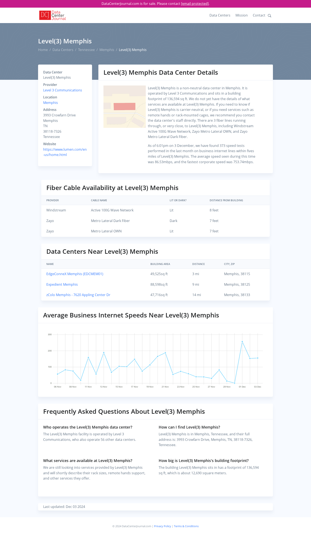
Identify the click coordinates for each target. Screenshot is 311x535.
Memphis (106, 49)
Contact (259, 15)
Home (43, 49)
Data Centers (219, 15)
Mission (241, 15)
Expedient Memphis (62, 284)
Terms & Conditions (186, 526)
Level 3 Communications (62, 90)
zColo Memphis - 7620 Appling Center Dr (78, 294)
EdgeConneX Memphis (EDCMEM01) (74, 274)
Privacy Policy (162, 526)
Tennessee (86, 49)
